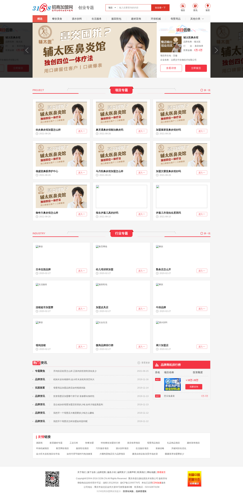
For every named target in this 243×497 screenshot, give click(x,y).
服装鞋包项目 (82, 448)
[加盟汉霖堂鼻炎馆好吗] (181, 144)
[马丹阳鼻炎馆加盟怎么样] (121, 144)
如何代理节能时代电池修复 (79, 454)
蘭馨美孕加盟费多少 (174, 454)
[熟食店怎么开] (159, 246)
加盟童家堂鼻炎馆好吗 (168, 129)
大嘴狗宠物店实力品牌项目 (112, 454)
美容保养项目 (133, 443)
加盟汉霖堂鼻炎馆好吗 (168, 171)
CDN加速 (156, 483)
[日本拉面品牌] (39, 246)
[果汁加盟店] (161, 322)
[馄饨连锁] (39, 322)
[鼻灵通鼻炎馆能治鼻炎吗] (121, 103)
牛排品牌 (161, 307)
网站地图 (151, 472)
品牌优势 (101, 472)
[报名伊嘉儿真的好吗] (121, 186)
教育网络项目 (62, 448)
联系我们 (141, 472)
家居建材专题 (56, 443)
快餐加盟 (89, 443)
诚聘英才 (121, 472)
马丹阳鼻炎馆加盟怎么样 (109, 171)
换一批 (207, 90)
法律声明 (131, 472)
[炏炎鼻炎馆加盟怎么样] (61, 103)
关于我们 (81, 472)
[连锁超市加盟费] (41, 284)
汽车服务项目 (102, 448)
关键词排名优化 (178, 448)
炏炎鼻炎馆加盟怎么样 (48, 129)
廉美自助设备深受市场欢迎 (145, 454)
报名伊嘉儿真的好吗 (107, 212)
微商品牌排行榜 (104, 345)
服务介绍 (111, 472)
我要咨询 (194, 386)
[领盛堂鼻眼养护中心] (61, 144)
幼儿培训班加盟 (104, 269)
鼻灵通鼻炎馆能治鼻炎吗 (109, 129)
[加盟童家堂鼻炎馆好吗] (181, 103)
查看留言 (161, 472)
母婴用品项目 (153, 443)
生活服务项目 (142, 448)
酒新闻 (39, 443)
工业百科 (74, 443)
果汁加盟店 (162, 345)
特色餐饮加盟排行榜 (110, 443)
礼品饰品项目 (173, 443)
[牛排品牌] (159, 284)
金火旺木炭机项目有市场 (48, 454)
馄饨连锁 (41, 345)
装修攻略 (160, 448)
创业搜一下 (160, 7)
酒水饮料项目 (122, 448)
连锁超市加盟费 (44, 307)
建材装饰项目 (193, 443)
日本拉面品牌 (43, 269)
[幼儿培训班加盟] (101, 246)
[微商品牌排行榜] (101, 322)
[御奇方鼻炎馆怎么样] (61, 186)
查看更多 (145, 362)
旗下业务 (91, 472)
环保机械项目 (42, 448)
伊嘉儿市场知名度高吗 (168, 212)
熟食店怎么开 (163, 269)
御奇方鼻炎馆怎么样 (47, 212)
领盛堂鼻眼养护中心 (47, 171)
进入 (81, 131)
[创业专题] (53, 8)
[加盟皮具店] (101, 284)
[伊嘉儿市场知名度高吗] (181, 186)
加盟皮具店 (102, 307)
